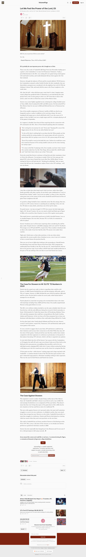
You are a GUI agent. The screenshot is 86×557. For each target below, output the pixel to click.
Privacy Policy (52, 541)
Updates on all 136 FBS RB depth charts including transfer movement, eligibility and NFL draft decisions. (35, 503)
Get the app (49, 551)
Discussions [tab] (29, 495)
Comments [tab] (23, 479)
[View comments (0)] (26, 17)
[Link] (18, 285)
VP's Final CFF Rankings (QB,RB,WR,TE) (31, 510)
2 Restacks (35, 461)
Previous (25, 470)
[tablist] (25, 479)
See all (22, 529)
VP (23, 13)
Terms (45, 548)
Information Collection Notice (42, 541)
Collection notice (51, 548)
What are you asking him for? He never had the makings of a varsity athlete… (37, 512)
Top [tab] (21, 495)
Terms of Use (49, 539)
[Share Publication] (70, 2)
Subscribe (75, 2)
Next (62, 470)
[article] (43, 502)
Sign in (82, 2)
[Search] (67, 2)
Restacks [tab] (28, 479)
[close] (55, 519)
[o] (61, 522)
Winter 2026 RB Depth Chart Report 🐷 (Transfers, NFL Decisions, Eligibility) (36, 499)
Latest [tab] (25, 495)
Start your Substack (39, 551)
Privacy (42, 548)
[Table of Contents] (1, 278)
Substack (37, 554)
